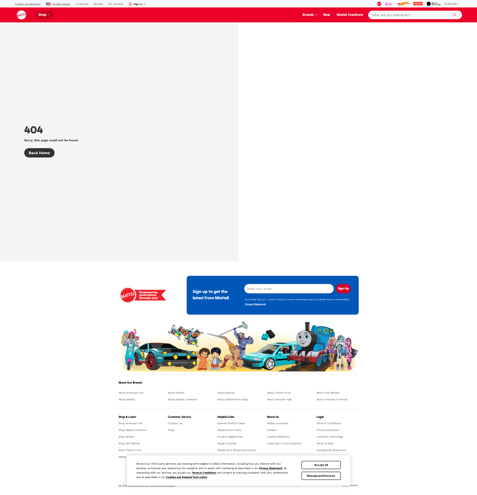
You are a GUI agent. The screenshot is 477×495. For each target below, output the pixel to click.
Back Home (39, 153)
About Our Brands (130, 383)
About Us (273, 417)
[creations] (434, 3)
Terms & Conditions (204, 472)
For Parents (115, 3)
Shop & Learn (127, 417)
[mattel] (379, 3)
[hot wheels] (403, 3)
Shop (42, 15)
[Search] (454, 14)
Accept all (321, 464)
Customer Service (179, 417)
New (326, 15)
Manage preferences (321, 475)
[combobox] (415, 15)
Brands (309, 15)
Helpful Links (225, 417)
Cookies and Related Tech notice (186, 477)
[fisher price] (418, 3)
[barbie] (389, 3)
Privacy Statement (270, 468)
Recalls (98, 3)
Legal (320, 417)
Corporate (82, 3)
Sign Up (343, 288)
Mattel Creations (350, 15)
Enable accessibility (28, 3)
